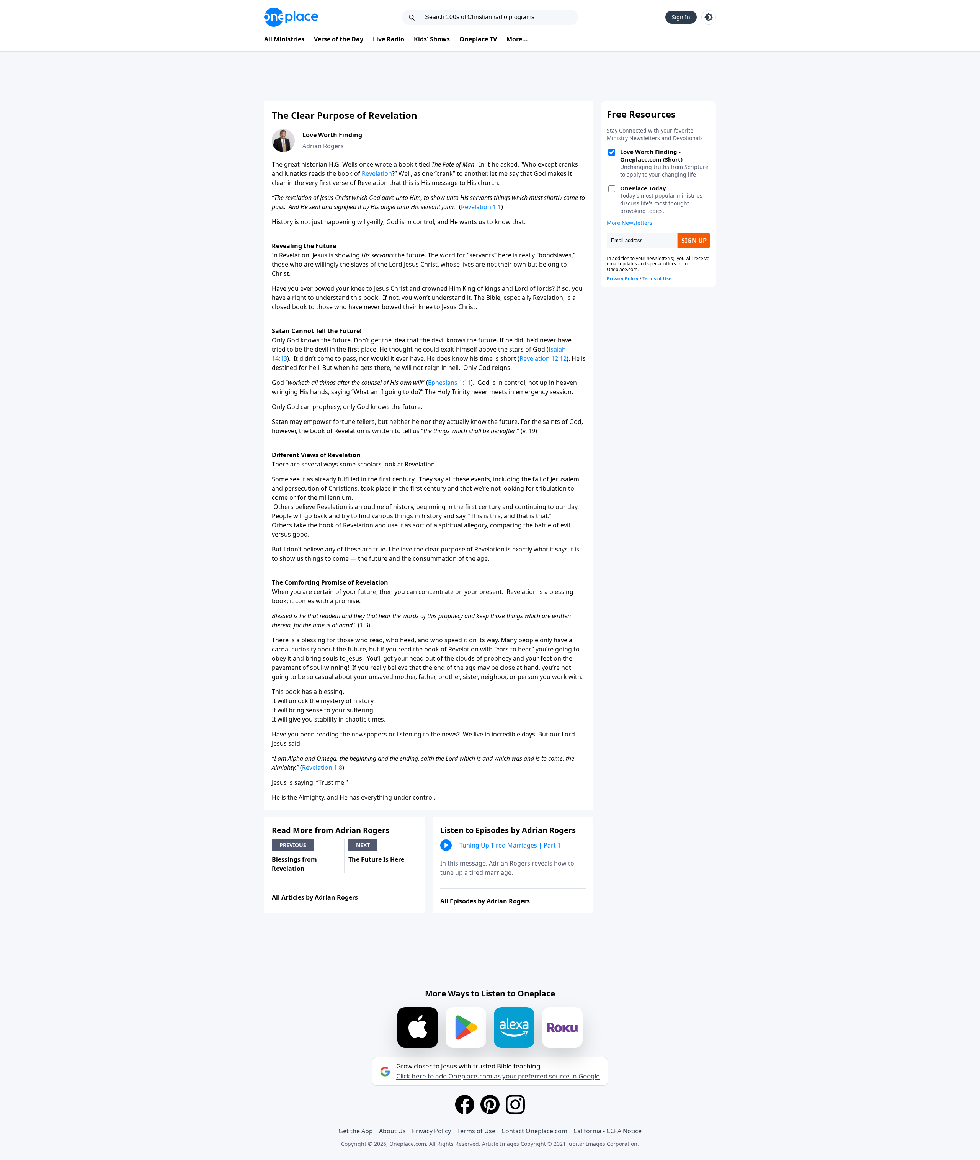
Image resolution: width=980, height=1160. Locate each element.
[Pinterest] (490, 1104)
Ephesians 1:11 (449, 382)
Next (363, 845)
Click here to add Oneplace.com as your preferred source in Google (498, 1076)
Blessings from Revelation (294, 864)
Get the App (355, 1131)
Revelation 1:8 (322, 767)
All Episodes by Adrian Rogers (485, 901)
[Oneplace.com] (291, 17)
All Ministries (284, 39)
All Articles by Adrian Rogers (315, 897)
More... (517, 39)
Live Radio (388, 39)
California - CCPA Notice (607, 1131)
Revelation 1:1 (481, 207)
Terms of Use (476, 1131)
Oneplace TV (478, 39)
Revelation (377, 173)
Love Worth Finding (332, 135)
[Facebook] (464, 1104)
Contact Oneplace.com (534, 1131)
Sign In (681, 17)
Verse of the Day (338, 39)
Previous (292, 845)
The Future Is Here (376, 859)
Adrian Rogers (323, 146)
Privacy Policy (431, 1131)
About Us (392, 1131)
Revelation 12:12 (543, 358)
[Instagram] (515, 1104)
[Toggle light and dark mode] (708, 17)
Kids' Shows (432, 39)
